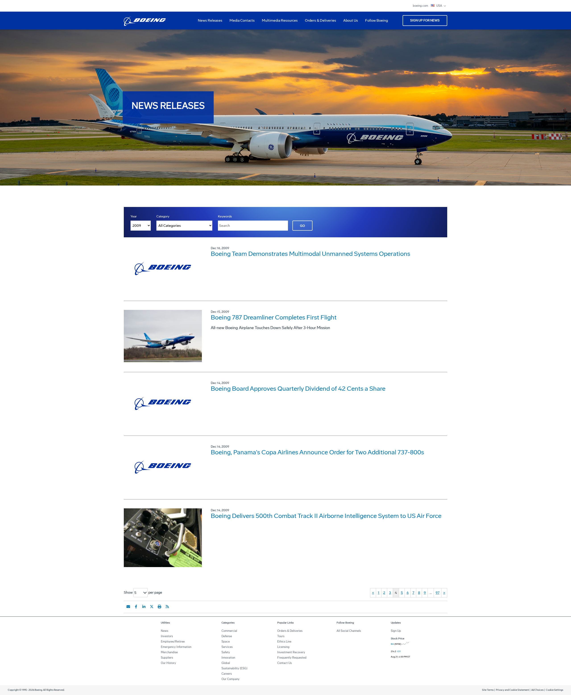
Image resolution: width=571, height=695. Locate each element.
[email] (128, 606)
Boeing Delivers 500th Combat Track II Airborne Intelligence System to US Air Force (326, 516)
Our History (168, 663)
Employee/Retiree (173, 641)
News (164, 630)
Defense (226, 636)
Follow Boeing (376, 20)
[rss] (167, 606)
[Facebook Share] (136, 606)
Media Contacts (242, 20)
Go (302, 226)
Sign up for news (425, 20)
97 (437, 593)
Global (225, 663)
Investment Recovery (291, 652)
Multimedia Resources (278, 22)
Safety (225, 652)
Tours (280, 636)
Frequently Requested (291, 657)
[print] (159, 606)
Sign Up (396, 630)
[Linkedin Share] (144, 606)
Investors (167, 636)
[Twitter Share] (151, 606)
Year (133, 216)
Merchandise (169, 652)
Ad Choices (537, 690)
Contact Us (284, 663)
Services (227, 647)
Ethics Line (284, 641)
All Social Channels (349, 630)
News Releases (210, 20)
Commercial (229, 630)
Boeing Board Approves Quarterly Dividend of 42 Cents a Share (298, 388)
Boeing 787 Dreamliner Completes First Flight (274, 317)
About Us (349, 22)
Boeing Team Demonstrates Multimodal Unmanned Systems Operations (310, 253)
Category (162, 216)
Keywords (225, 216)
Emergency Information (176, 647)
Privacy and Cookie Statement (512, 690)
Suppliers (167, 657)
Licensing (283, 647)
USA (439, 5)
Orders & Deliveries (318, 22)
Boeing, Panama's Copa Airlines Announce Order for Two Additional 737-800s (317, 452)
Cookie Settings (554, 690)
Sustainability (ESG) (234, 668)
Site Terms (488, 690)
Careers (226, 673)
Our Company (230, 679)
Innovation (228, 657)
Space (225, 641)
